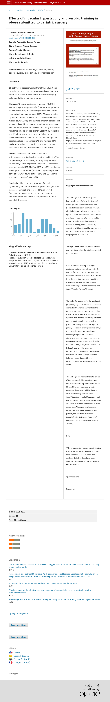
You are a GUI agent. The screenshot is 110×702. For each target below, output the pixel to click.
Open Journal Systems (19, 613)
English (17, 652)
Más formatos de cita (76, 148)
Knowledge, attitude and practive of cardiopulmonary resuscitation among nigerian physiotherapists (54, 599)
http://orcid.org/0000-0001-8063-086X (22, 38)
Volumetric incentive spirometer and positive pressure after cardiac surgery (43, 583)
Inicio (11, 10)
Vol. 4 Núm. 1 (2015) (35, 10)
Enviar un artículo (18, 625)
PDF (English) (75, 89)
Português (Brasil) (22, 659)
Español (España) (21, 656)
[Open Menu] (9, 2)
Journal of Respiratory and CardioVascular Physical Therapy (39, 2)
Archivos (19, 10)
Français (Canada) (22, 662)
